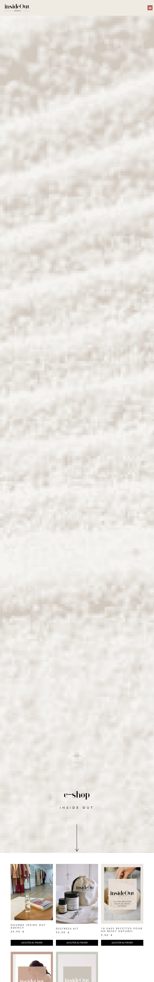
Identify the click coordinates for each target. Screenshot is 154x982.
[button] (150, 7)
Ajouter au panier (31, 942)
